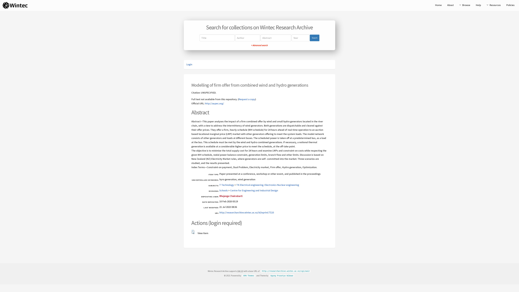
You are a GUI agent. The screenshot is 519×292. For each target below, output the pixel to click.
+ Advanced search (259, 45)
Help (478, 5)
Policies (510, 5)
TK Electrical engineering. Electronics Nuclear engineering (267, 184)
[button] (192, 232)
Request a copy (247, 99)
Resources (495, 5)
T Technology (226, 184)
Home (438, 5)
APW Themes (248, 276)
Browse (466, 5)
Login (189, 64)
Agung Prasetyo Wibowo (281, 276)
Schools (223, 190)
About (450, 5)
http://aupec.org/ (214, 103)
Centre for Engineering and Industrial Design (254, 190)
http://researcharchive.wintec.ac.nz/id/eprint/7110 (246, 212)
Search (314, 38)
